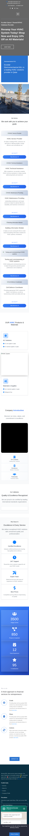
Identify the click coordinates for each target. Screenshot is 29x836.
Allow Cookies (14, 834)
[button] (17, 14)
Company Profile (6, 793)
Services (4, 785)
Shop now (7, 47)
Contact (4, 790)
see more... (14, 710)
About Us (4, 788)
